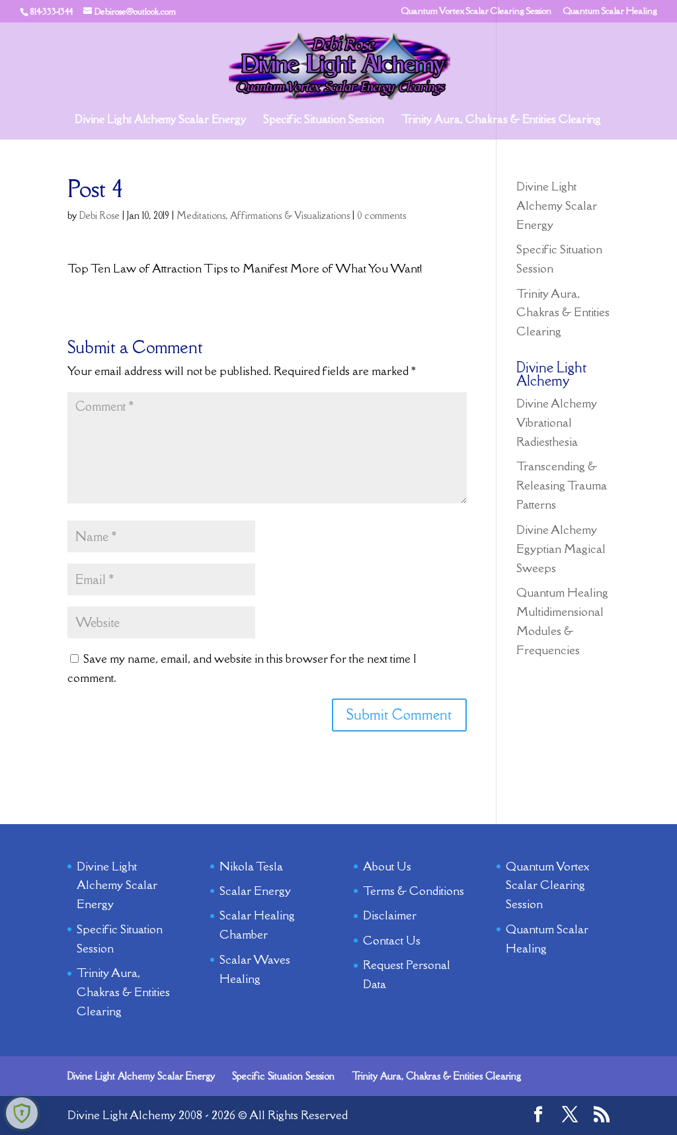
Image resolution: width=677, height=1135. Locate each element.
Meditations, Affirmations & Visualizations (263, 215)
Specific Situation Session (323, 120)
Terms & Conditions (413, 890)
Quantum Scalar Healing (610, 12)
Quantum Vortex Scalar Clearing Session (476, 12)
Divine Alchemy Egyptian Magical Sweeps (561, 548)
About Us (387, 866)
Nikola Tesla (251, 866)
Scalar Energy (255, 890)
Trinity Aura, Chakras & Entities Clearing (501, 120)
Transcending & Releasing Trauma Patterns (561, 485)
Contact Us (391, 940)
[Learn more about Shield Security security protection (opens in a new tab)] (21, 1113)
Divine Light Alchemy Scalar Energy (160, 120)
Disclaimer (390, 915)
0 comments (381, 215)
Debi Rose (99, 215)
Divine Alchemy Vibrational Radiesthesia (556, 422)
